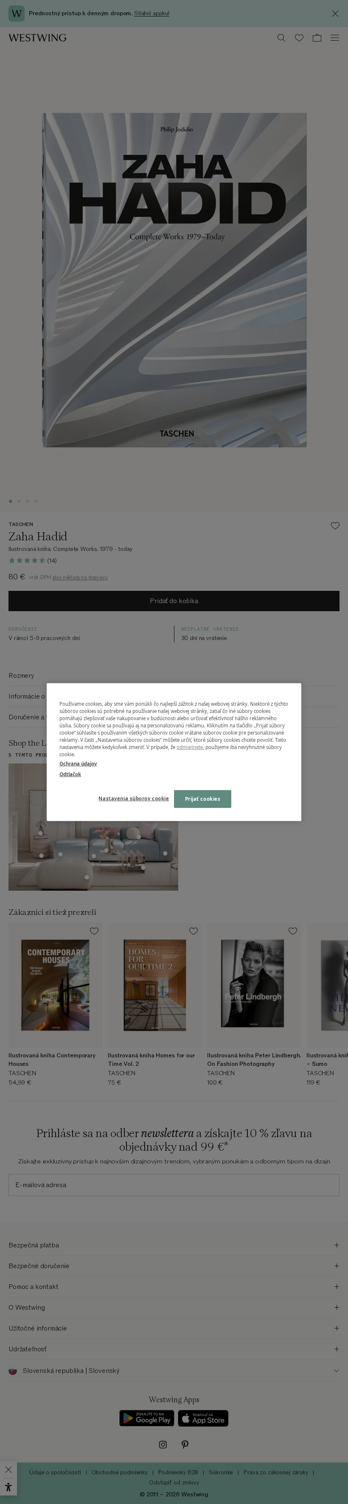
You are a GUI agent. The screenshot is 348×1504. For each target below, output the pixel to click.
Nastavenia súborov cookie (133, 798)
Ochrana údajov (78, 763)
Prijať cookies (203, 798)
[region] (174, 752)
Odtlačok (70, 774)
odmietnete (190, 747)
